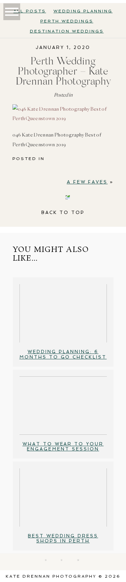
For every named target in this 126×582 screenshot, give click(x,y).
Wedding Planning (83, 11)
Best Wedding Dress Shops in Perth (63, 538)
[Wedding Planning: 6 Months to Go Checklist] (63, 313)
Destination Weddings (67, 31)
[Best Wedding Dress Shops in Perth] (63, 497)
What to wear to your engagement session (63, 446)
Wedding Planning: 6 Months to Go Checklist (63, 354)
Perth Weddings (66, 21)
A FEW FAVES (87, 181)
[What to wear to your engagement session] (63, 405)
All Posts (29, 11)
